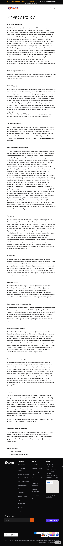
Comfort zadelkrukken (23, 474)
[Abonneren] (32, 520)
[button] (3, 8)
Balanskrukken (22, 503)
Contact (34, 498)
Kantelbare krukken (23, 485)
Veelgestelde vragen (37, 468)
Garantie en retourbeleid (35, 484)
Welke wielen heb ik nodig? (37, 479)
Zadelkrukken (21, 464)
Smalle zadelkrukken (23, 481)
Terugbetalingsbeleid (34, 540)
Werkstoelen (21, 489)
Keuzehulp (34, 464)
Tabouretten (21, 492)
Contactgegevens (42, 542)
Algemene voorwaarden (35, 490)
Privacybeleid (35, 495)
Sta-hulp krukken (22, 496)
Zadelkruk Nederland (13, 540)
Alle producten (22, 511)
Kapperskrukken (22, 500)
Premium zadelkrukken (24, 478)
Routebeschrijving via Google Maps (51, 496)
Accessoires (21, 507)
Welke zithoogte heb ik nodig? (37, 473)
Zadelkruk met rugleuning (21, 469)
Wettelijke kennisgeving (53, 542)
